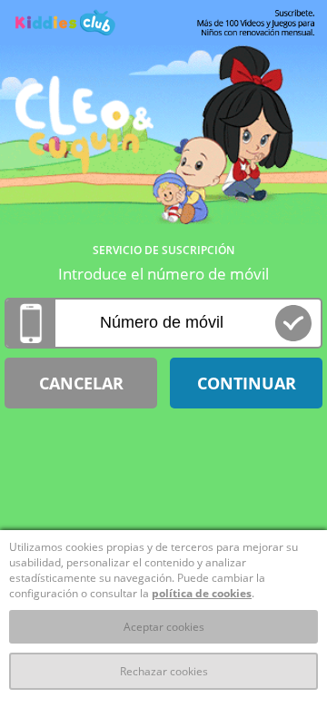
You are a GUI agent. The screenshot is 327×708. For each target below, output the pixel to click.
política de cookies (202, 593)
